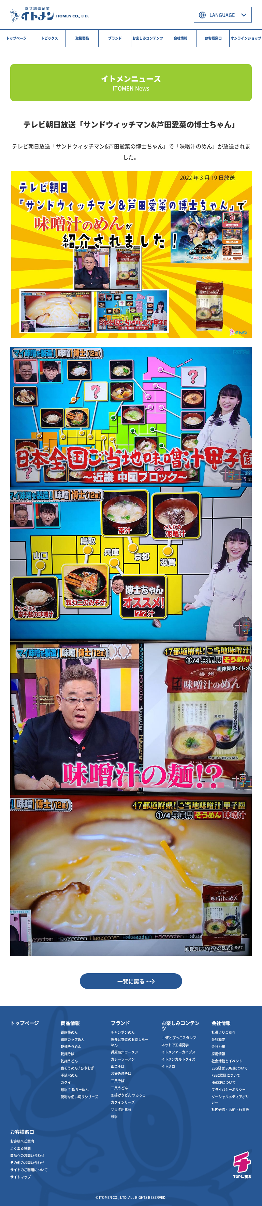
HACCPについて (224, 1082)
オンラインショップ (246, 38)
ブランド (115, 38)
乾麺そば (67, 1053)
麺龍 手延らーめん (75, 1089)
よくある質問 (20, 1148)
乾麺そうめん (71, 1046)
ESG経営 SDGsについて (230, 1068)
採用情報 (218, 1053)
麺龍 (114, 1116)
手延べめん (69, 1075)
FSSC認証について (226, 1075)
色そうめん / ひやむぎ (77, 1068)
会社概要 (218, 1039)
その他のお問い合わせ (27, 1162)
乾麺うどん (69, 1060)
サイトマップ (20, 1176)
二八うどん (119, 1087)
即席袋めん (69, 1032)
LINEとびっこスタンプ (178, 1037)
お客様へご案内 (22, 1141)
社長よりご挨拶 (223, 1032)
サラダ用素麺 (121, 1109)
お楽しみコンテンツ (147, 38)
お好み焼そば (121, 1073)
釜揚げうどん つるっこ (128, 1094)
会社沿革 (218, 1046)
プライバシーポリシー (229, 1089)
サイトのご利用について (29, 1169)
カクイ (66, 1082)
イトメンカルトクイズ (178, 1059)
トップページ (16, 38)
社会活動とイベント (227, 1060)
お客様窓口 (213, 38)
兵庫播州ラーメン (124, 1051)
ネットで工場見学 (175, 1044)
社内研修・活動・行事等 (230, 1109)
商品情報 (70, 1022)
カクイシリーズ (123, 1102)
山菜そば (118, 1066)
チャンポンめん (123, 1032)
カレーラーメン (123, 1059)
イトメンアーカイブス (178, 1051)
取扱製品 (82, 38)
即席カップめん (73, 1039)
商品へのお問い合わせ (27, 1155)
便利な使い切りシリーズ (79, 1096)
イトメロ (168, 1066)
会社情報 (180, 38)
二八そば (118, 1080)
